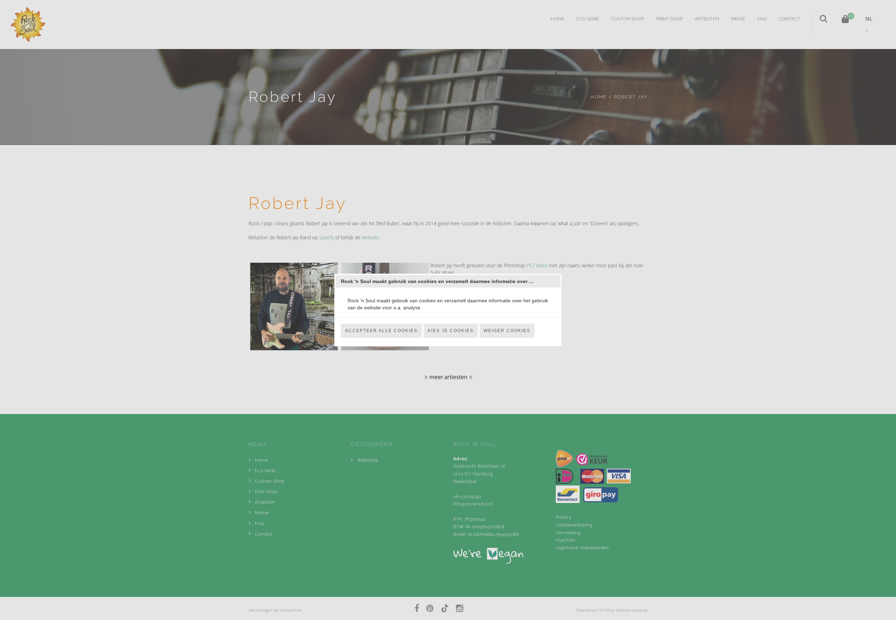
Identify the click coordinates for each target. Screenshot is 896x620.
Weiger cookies (507, 330)
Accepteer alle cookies (381, 330)
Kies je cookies (451, 330)
